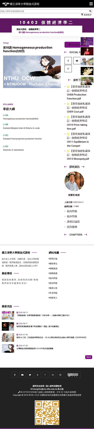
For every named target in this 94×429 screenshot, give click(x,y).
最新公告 (53, 288)
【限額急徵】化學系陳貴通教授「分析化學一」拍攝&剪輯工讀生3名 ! (43, 315)
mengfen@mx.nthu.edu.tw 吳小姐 (48, 389)
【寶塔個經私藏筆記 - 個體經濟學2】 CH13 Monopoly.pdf (78, 155)
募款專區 (7, 273)
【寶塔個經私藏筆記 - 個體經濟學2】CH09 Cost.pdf (78, 107)
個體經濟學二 (34, 29)
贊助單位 (53, 263)
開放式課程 (21, 29)
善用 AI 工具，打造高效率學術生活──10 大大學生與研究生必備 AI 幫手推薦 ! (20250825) (51, 337)
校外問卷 (72, 216)
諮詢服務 (72, 226)
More (88, 357)
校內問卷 (72, 211)
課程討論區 (73, 221)
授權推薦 (53, 273)
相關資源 (53, 268)
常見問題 (53, 293)
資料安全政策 (38, 386)
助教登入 (53, 298)
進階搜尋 (87, 15)
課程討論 (53, 259)
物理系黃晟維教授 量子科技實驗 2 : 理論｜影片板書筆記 (38, 326)
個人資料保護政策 (54, 386)
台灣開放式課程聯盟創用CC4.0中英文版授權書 (35, 348)
